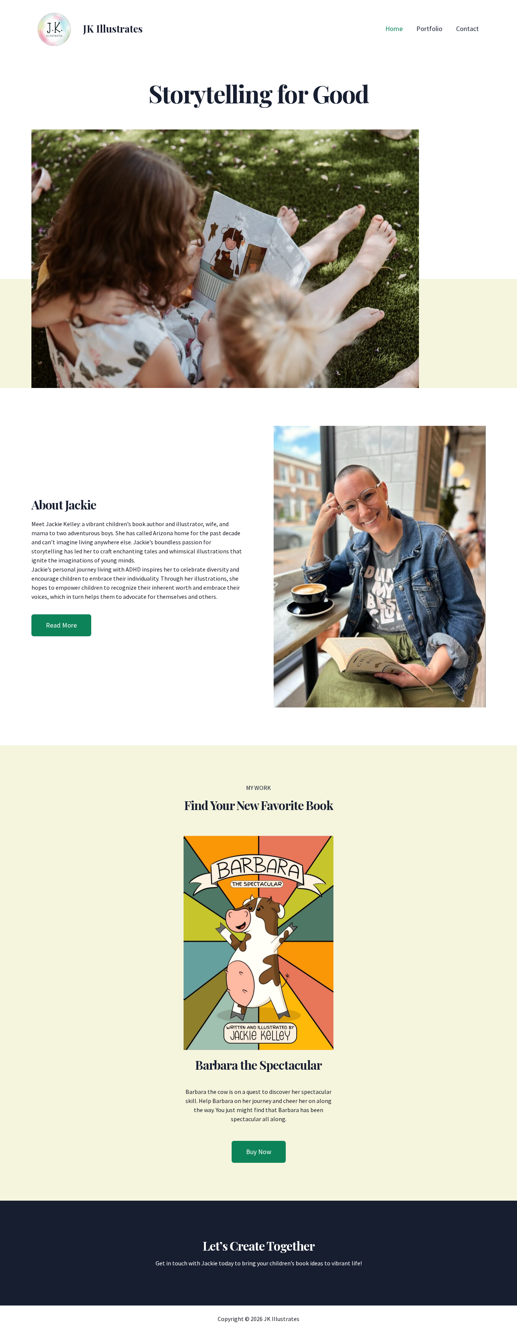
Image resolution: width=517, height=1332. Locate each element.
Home (394, 28)
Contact (467, 28)
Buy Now (258, 1151)
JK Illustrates (113, 28)
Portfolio (429, 28)
